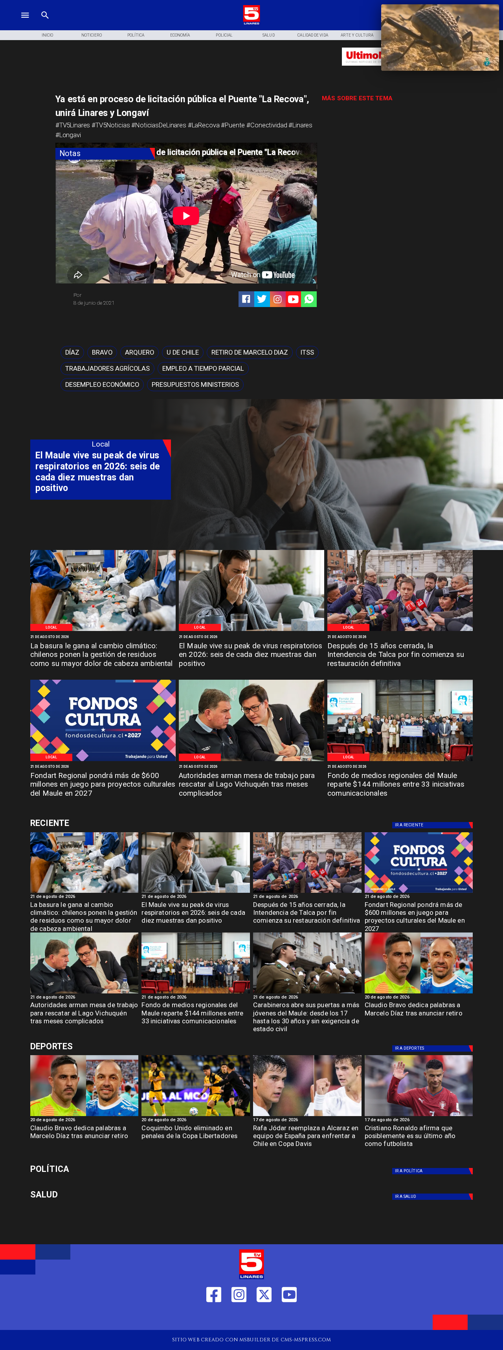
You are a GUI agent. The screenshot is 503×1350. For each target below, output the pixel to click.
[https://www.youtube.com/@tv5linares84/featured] (293, 299)
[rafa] (307, 1115)
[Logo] (251, 23)
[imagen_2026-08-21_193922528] (103, 630)
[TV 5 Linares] (45, 23)
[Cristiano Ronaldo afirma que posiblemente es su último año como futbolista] (419, 1115)
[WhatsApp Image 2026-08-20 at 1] (400, 630)
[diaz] (419, 993)
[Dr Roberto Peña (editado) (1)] (251, 630)
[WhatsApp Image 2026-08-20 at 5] (251, 760)
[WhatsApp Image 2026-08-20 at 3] (103, 760)
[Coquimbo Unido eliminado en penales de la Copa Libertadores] (195, 1115)
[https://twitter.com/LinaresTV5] (264, 1318)
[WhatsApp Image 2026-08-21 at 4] (400, 760)
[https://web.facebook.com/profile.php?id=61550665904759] (213, 1318)
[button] (72, 352)
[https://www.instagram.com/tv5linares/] (277, 299)
